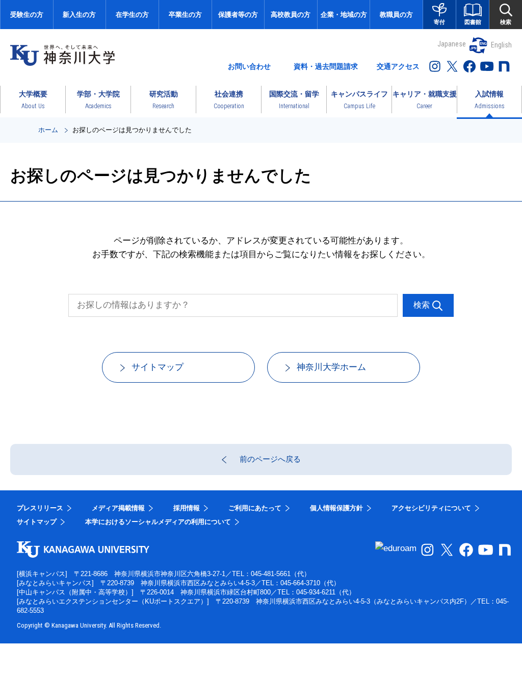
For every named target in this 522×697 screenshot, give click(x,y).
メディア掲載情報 (118, 508)
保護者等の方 (238, 14)
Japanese (451, 44)
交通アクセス (398, 66)
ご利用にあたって (254, 508)
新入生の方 (79, 14)
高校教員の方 (290, 14)
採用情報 (186, 508)
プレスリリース (40, 508)
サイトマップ (158, 367)
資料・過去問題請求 (326, 66)
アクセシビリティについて (431, 508)
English (501, 45)
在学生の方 (132, 14)
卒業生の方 (185, 14)
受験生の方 (26, 14)
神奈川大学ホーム (331, 367)
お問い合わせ (249, 66)
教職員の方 (396, 14)
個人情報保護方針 (336, 508)
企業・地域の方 (344, 14)
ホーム (48, 130)
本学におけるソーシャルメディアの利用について (158, 522)
